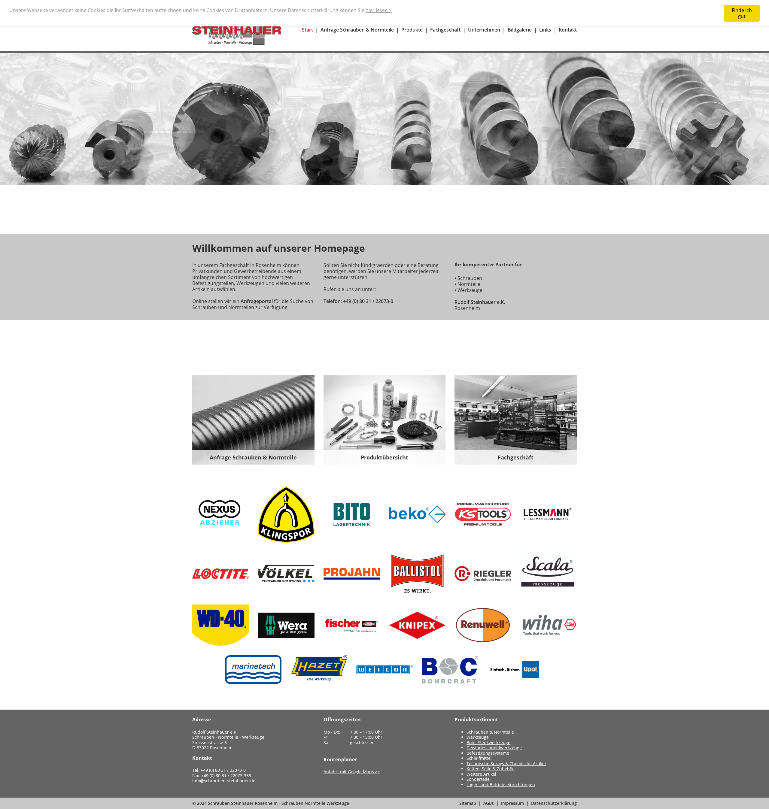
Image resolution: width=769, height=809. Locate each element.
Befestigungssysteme (488, 753)
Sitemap (467, 803)
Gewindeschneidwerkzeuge (494, 747)
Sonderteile (478, 779)
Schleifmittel (479, 758)
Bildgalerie (520, 29)
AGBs (488, 803)
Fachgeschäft (445, 29)
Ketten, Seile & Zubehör (490, 768)
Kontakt (568, 29)
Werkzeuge (478, 737)
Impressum (512, 803)
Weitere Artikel (481, 774)
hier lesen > (379, 10)
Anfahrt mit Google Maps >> (352, 771)
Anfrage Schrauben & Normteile (357, 29)
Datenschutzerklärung (554, 803)
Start (307, 29)
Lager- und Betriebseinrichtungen (501, 784)
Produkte (412, 29)
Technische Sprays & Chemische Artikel (506, 763)
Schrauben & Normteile (490, 732)
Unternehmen (484, 29)
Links (545, 29)
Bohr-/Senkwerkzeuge (488, 742)
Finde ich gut (742, 13)
